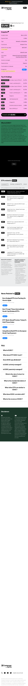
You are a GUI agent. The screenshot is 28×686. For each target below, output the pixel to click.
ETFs (3, 20)
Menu (25, 7)
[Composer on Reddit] (11, 673)
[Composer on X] (2, 673)
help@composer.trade (18, 673)
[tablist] (14, 184)
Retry (14, 164)
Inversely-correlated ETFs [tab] (16, 184)
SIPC (11, 681)
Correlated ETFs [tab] (5, 184)
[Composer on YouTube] (8, 673)
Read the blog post (13, 3)
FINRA (8, 681)
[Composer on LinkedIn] (5, 673)
